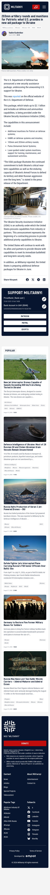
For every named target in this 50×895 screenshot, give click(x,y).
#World (39, 27)
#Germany (42, 640)
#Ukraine (17, 27)
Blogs (6, 787)
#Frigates (7, 699)
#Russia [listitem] (7, 829)
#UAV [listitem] (6, 833)
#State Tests (35, 405)
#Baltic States (8, 583)
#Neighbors (8, 467)
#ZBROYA (19, 408)
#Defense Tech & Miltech (11, 405)
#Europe (7, 586)
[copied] (44, 299)
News (6, 779)
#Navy (41, 699)
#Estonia (42, 583)
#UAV (6, 408)
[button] (43, 7)
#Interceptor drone (25, 405)
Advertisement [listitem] (32, 779)
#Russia (15, 467)
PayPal (25, 323)
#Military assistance (7, 27)
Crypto (25, 329)
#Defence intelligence (10, 464)
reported (16, 96)
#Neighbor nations (9, 702)
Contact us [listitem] (31, 783)
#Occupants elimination (22, 702)
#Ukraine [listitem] (7, 813)
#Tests (43, 405)
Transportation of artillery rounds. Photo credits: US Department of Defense (22, 217)
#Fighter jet (14, 586)
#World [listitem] (6, 817)
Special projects (9, 791)
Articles (6, 783)
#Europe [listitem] (7, 825)
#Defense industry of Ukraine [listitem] (11, 808)
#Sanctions (35, 467)
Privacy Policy (14, 851)
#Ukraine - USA (26, 27)
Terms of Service (36, 851)
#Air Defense (8, 402)
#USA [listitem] (6, 837)
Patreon (25, 316)
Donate (25, 743)
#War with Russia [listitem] (10, 821)
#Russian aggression (24, 467)
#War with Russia (9, 470)
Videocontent (9, 795)
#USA (33, 27)
